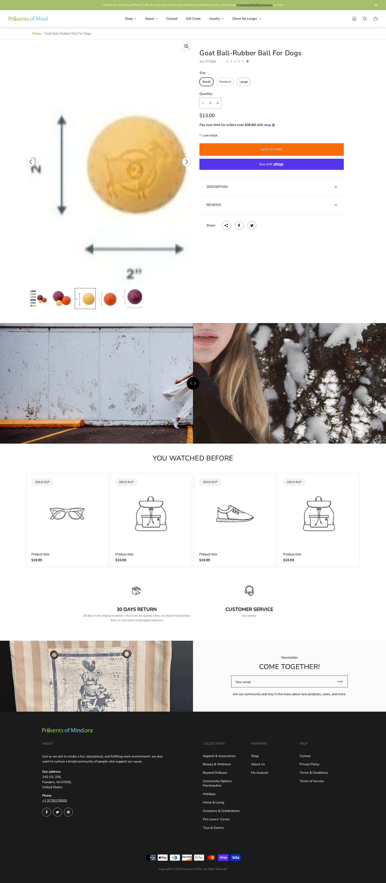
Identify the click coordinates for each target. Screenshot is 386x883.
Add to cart (272, 149)
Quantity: (206, 94)
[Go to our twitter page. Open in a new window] (57, 812)
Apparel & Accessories (219, 756)
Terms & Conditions (314, 772)
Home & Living (213, 802)
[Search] (364, 18)
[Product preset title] (67, 514)
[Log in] (354, 18)
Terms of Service (312, 781)
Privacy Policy (309, 764)
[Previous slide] (30, 162)
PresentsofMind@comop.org (254, 5)
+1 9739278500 (54, 800)
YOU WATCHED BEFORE (193, 458)
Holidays (209, 794)
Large (244, 82)
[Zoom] (186, 46)
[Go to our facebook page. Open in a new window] (46, 812)
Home (36, 33)
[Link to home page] (67, 730)
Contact (305, 756)
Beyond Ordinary (215, 772)
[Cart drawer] (375, 18)
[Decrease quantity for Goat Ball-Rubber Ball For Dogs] (202, 103)
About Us (258, 764)
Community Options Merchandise (217, 783)
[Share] (226, 225)
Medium (225, 82)
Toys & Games (213, 828)
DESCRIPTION (217, 187)
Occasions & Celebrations (221, 811)
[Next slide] (186, 162)
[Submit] (341, 681)
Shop (255, 756)
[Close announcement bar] (376, 5)
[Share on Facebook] (239, 225)
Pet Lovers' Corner (216, 819)
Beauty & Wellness (217, 764)
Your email (243, 682)
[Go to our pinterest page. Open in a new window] (68, 812)
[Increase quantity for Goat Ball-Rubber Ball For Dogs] (217, 103)
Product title (40, 554)
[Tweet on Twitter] (251, 225)
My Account (259, 772)
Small (206, 82)
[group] (38, 298)
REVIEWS (213, 205)
